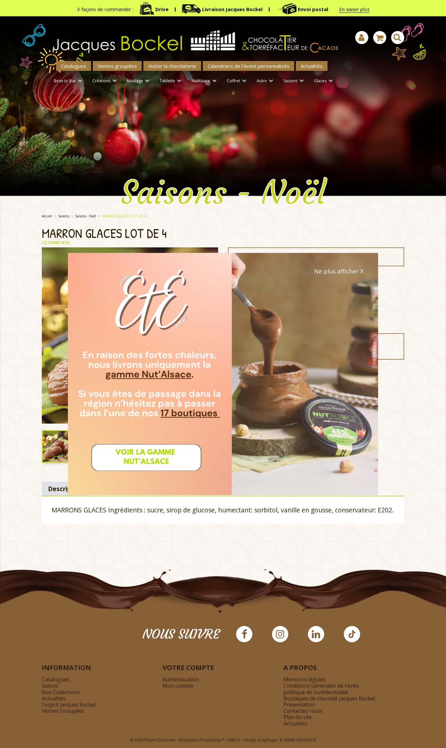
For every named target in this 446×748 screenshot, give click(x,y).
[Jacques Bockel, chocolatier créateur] (192, 38)
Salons (50, 685)
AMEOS (233, 740)
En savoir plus (354, 9)
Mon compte (178, 685)
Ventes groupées (117, 66)
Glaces (324, 81)
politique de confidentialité (315, 692)
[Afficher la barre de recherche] (397, 37)
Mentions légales (304, 679)
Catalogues (73, 66)
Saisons (294, 81)
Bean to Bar (69, 81)
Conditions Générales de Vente (321, 685)
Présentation (299, 704)
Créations (105, 81)
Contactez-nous (302, 710)
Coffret (237, 81)
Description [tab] (66, 488)
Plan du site (297, 717)
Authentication (181, 679)
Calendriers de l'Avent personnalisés (248, 66)
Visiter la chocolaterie (172, 66)
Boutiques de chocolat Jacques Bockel (329, 698)
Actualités (312, 66)
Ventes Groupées (63, 710)
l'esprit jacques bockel (69, 704)
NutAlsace (205, 81)
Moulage (139, 81)
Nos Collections (61, 692)
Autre (266, 81)
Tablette (171, 81)
